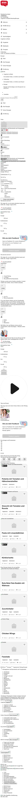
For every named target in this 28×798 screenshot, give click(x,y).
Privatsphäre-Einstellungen (10, 777)
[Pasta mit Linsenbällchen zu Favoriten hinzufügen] (24, 521)
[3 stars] (14, 459)
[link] (15, 75)
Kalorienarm (15, 132)
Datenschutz (6, 773)
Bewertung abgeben (5, 461)
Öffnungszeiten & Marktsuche (11, 746)
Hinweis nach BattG (8, 779)
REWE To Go (7, 756)
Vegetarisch (3, 132)
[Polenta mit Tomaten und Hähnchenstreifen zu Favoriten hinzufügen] (24, 467)
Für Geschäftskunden (9, 723)
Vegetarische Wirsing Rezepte (20, 667)
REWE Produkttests (8, 711)
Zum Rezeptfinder (6, 208)
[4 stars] (19, 459)
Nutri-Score (6, 749)
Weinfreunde (7, 759)
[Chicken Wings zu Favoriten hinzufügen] (24, 621)
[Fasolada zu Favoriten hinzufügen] (24, 644)
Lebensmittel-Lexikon (9, 743)
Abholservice (7, 720)
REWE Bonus (7, 707)
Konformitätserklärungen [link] (9, 781)
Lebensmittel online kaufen (10, 717)
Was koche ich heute (8, 747)
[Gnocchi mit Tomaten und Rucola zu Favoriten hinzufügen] (24, 494)
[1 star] (4, 459)
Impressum (6, 775)
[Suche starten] (15, 97)
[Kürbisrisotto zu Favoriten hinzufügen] (24, 545)
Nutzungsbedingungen (9, 776)
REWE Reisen (7, 755)
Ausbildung (6, 733)
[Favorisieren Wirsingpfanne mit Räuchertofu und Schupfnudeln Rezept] (6, 130)
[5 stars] (24, 459)
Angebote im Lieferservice (10, 706)
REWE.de (3, 667)
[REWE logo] (3, 71)
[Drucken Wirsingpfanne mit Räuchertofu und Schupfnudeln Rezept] (2, 130)
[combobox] (7, 98)
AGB (5, 772)
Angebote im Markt (8, 705)
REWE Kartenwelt (8, 758)
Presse (5, 734)
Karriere (5, 732)
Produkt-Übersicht (8, 722)
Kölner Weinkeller (8, 762)
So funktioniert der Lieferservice (11, 719)
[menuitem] (14, 22)
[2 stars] (9, 459)
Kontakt (5, 736)
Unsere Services (7, 709)
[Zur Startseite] (6, 9)
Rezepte (14, 86)
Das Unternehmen (8, 730)
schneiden (18, 281)
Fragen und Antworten (9, 742)
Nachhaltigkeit (7, 729)
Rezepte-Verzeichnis (8, 745)
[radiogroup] (14, 459)
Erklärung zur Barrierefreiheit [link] (10, 783)
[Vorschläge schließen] (2, 100)
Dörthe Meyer (4, 419)
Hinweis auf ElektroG (9, 780)
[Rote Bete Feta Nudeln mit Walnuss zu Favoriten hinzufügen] (24, 571)
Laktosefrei (9, 132)
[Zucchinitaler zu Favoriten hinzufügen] (24, 596)
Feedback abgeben (14, 250)
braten (7, 302)
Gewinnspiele (7, 710)
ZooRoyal (6, 760)
